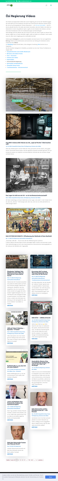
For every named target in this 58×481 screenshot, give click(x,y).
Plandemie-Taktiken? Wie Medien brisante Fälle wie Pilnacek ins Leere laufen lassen (15, 273)
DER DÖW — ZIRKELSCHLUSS (41, 317)
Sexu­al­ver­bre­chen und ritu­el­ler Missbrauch (18, 51)
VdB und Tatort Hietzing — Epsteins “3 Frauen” (15, 328)
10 (29, 460)
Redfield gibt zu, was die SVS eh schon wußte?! (16, 366)
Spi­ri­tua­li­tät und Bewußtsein (15, 63)
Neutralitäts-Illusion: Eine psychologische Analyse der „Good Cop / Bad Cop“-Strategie (41, 363)
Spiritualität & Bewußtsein (25, 238)
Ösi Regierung (27, 146)
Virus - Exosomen (17, 371)
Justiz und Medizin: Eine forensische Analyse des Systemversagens (15, 403)
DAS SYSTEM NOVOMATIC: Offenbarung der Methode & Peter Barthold (29, 236)
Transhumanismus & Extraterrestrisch (41, 280)
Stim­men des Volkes (12, 57)
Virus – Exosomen (11, 55)
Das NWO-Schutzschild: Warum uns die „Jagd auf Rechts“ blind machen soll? (28, 143)
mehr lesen (10, 305)
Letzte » (40, 460)
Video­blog (10, 44)
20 (32, 460)
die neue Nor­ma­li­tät (40, 25)
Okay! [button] (50, 477)
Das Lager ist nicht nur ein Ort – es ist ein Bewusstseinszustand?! (26, 195)
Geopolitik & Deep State (18, 146)
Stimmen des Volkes (36, 146)
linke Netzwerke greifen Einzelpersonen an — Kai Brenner (40, 410)
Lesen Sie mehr (17, 100)
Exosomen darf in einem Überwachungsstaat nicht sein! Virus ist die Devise (40, 273)
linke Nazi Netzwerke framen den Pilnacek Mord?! (16, 443)
